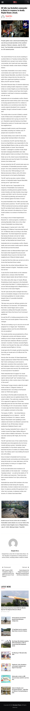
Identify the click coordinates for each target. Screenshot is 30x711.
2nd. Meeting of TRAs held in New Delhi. (19, 653)
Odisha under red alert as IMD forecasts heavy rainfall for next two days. (20, 677)
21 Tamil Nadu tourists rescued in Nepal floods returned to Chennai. (19, 630)
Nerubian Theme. (17, 705)
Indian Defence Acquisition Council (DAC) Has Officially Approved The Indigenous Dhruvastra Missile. (13, 608)
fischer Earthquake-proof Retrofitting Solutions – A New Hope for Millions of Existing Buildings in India (20, 690)
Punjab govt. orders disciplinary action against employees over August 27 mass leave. (19, 666)
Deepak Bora (9, 16)
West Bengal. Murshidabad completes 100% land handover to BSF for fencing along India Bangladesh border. (20, 643)
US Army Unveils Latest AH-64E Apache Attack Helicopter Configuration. (19, 619)
